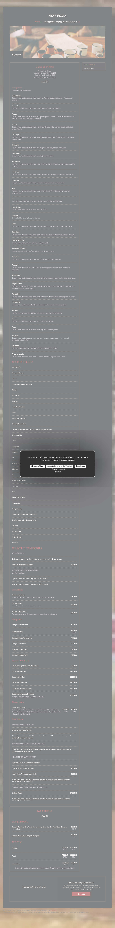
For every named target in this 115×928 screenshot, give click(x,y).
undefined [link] (58, 472)
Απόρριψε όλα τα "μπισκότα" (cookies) (59, 466)
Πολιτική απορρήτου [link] (58, 469)
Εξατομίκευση (80, 466)
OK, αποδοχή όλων (37, 466)
